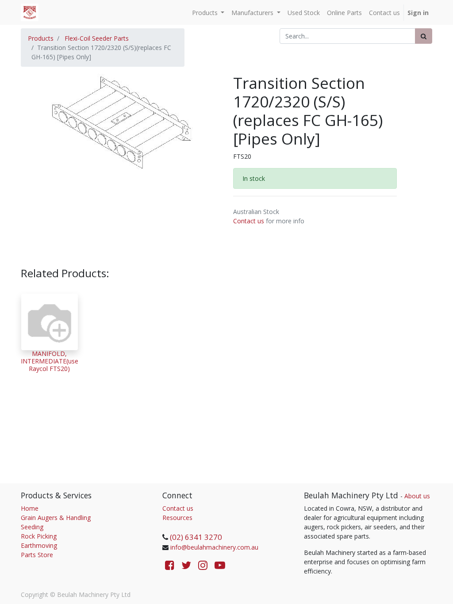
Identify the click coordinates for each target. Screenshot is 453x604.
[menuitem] (303, 12)
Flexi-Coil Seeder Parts (97, 38)
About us (417, 496)
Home (29, 508)
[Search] (423, 36)
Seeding (32, 527)
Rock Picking (39, 536)
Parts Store (37, 554)
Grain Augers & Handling (56, 517)
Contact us (248, 221)
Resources (177, 517)
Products (41, 38)
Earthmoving (39, 545)
